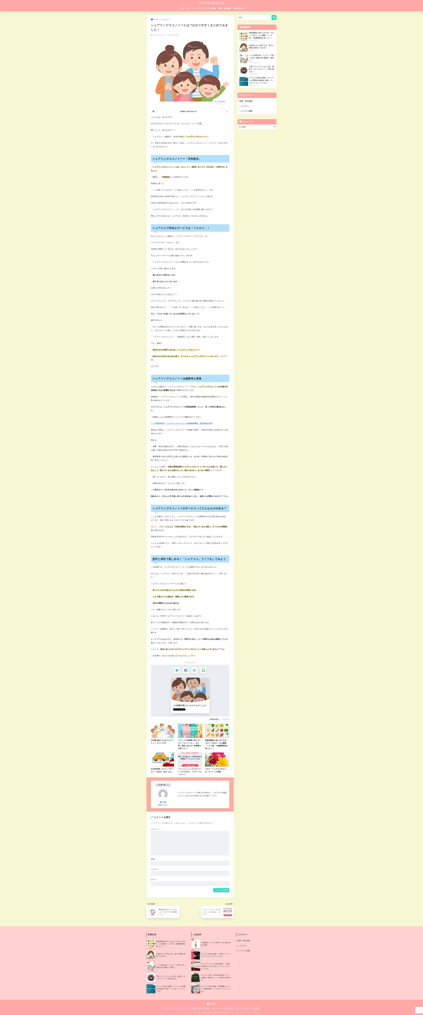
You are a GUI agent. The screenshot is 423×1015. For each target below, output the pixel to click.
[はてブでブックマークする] (194, 670)
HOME (212, 1003)
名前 (154, 859)
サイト (154, 879)
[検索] (274, 17)
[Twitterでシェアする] (177, 670)
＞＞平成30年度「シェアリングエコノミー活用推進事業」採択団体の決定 (182, 423)
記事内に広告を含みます (188, 111)
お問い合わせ (239, 8)
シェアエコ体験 (210, 8)
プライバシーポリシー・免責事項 (247, 1008)
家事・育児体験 (225, 8)
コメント (156, 829)
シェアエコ (197, 8)
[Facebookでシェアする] (186, 670)
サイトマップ (217, 1008)
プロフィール (184, 8)
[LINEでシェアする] (203, 670)
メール (155, 869)
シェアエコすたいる (211, 3)
